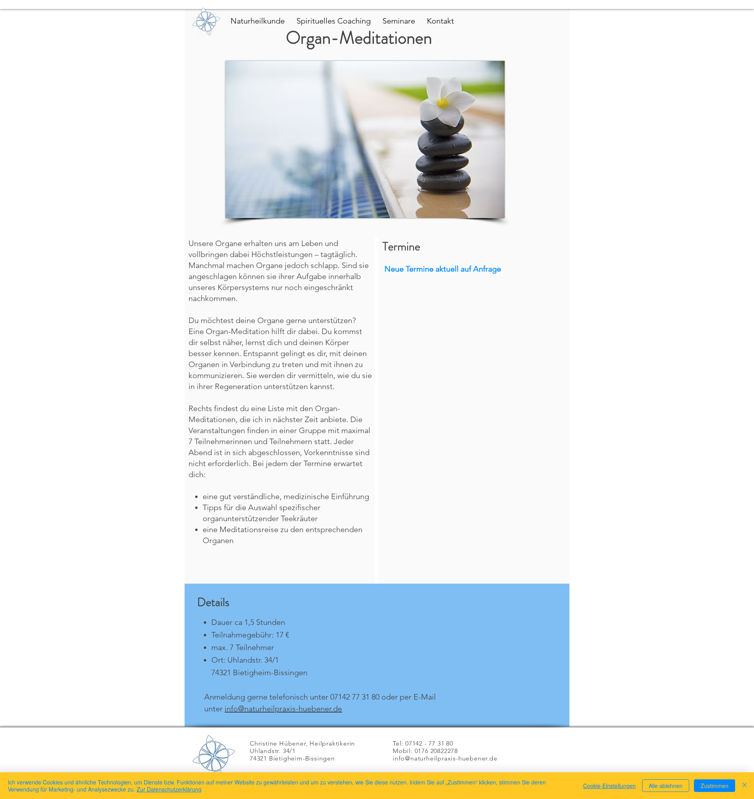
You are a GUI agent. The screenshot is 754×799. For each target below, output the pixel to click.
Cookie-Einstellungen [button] (609, 786)
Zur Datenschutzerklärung (169, 789)
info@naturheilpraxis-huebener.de (283, 708)
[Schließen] (744, 786)
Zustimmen (714, 786)
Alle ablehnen (666, 786)
